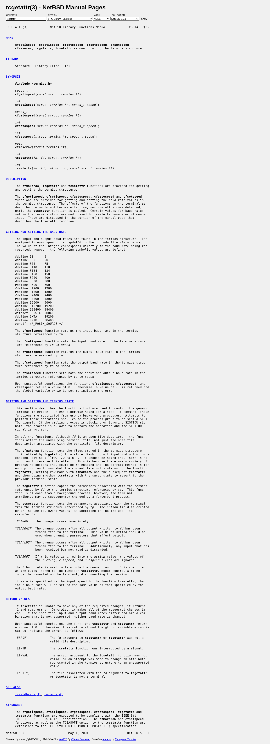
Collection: (118, 15)
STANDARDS (14, 705)
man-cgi (106, 739)
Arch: (99, 15)
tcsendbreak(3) (28, 694)
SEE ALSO (13, 687)
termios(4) (53, 694)
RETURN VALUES (18, 599)
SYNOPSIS (13, 76)
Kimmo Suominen (80, 739)
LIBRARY (12, 59)
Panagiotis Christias (125, 739)
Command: (13, 15)
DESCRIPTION (16, 179)
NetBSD (63, 739)
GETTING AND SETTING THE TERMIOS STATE (40, 401)
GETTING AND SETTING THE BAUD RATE (36, 232)
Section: (53, 15)
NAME (9, 38)
